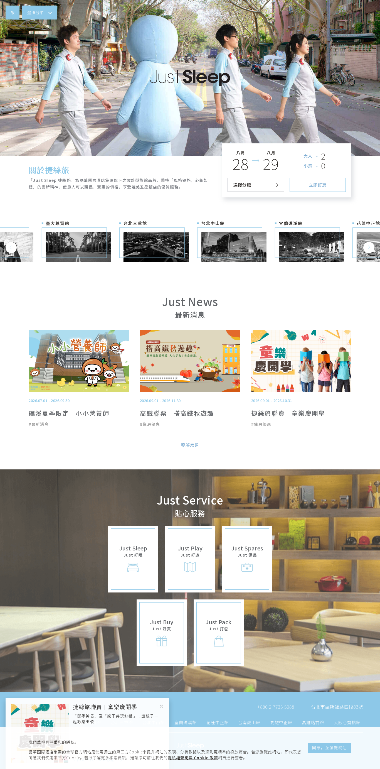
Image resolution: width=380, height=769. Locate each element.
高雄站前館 (313, 722)
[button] (12, 12)
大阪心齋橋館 (347, 722)
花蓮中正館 (217, 722)
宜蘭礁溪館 (185, 722)
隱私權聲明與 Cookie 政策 (193, 757)
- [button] (317, 155)
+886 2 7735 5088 (275, 706)
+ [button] (330, 155)
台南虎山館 (249, 722)
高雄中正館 (281, 722)
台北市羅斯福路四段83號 (337, 706)
